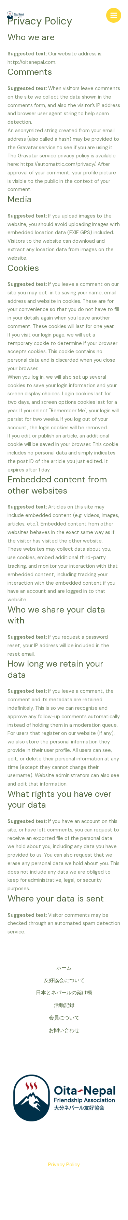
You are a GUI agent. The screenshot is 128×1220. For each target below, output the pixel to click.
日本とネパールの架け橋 (64, 993)
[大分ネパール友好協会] (15, 15)
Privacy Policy (64, 1165)
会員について (64, 1018)
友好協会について (64, 980)
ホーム (64, 968)
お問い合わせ (64, 1030)
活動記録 (64, 1005)
